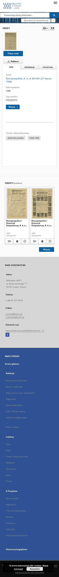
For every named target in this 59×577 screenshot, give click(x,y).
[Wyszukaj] (54, 15)
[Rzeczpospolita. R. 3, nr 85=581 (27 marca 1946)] (10, 41)
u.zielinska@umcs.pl (15, 317)
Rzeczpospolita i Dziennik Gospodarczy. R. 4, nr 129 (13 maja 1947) (16, 223)
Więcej (46, 249)
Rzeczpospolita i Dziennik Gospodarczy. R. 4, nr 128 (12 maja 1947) (41, 223)
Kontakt (9, 517)
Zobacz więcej (12, 427)
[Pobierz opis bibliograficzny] (9, 241)
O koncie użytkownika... (16, 510)
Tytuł (8, 444)
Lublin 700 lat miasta (15, 411)
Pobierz (14, 61)
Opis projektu (12, 498)
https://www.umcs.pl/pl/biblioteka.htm (23, 330)
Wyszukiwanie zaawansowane (36, 20)
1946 (8, 90)
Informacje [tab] (29, 67)
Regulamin (11, 504)
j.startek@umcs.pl (14, 314)
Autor (8, 450)
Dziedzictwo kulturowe (16, 380)
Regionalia (11, 399)
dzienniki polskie (16, 138)
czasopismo (11, 99)
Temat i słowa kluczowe (17, 456)
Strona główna (12, 363)
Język (8, 475)
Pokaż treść (13, 53)
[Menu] (55, 2)
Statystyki (10, 529)
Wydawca (10, 462)
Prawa (9, 481)
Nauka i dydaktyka (14, 386)
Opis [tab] (11, 67)
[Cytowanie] (52, 28)
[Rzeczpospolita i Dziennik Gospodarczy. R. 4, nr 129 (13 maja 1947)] (17, 204)
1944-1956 (34, 138)
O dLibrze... (11, 523)
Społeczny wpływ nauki (16, 417)
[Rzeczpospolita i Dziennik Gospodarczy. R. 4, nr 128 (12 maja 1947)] (42, 204)
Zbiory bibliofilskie (14, 405)
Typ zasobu (11, 468)
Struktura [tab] (48, 67)
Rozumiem (35, 568)
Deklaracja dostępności (17, 535)
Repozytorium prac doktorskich (20, 393)
